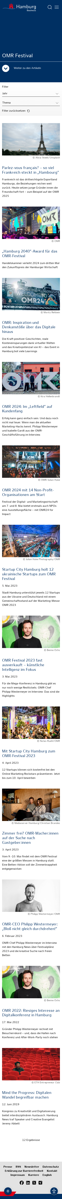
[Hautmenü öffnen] (56, 7)
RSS (18, 1167)
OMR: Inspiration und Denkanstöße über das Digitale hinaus (28, 327)
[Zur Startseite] (19, 7)
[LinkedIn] (27, 1182)
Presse (7, 1167)
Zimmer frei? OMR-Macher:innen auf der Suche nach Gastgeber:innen (30, 838)
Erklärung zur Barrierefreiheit (24, 1171)
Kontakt (52, 1171)
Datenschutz (51, 1167)
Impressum (18, 1175)
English (47, 1175)
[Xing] (40, 1182)
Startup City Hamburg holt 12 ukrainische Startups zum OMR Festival (29, 574)
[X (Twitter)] (34, 1182)
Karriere (33, 1175)
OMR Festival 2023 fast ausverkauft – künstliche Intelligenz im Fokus (23, 665)
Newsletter (31, 1167)
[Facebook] (21, 1182)
